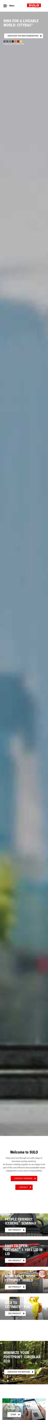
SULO (36, 6)
